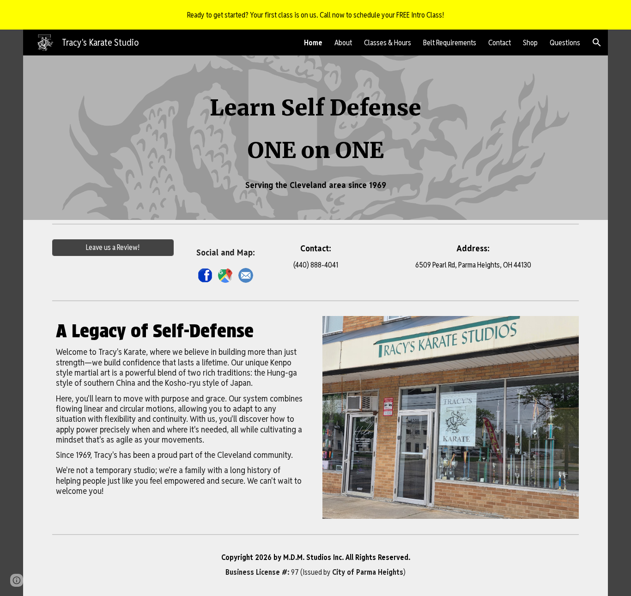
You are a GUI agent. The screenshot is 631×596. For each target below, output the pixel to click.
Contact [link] (499, 43)
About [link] (343, 43)
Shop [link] (530, 43)
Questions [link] (565, 43)
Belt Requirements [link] (449, 43)
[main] (315, 137)
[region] (315, 15)
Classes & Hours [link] (387, 43)
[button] (597, 42)
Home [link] (313, 43)
